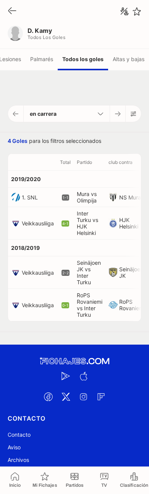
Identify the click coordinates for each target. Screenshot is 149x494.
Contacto (19, 434)
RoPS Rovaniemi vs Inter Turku (89, 305)
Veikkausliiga (38, 223)
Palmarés (41, 59)
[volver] (12, 11)
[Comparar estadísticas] (124, 11)
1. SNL (30, 197)
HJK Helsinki (128, 223)
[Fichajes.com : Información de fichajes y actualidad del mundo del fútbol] (74, 361)
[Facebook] (48, 396)
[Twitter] (65, 396)
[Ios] (83, 376)
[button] (16, 113)
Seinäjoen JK (131, 272)
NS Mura (130, 197)
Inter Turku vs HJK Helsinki (87, 223)
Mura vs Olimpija (87, 197)
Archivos (18, 460)
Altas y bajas (128, 59)
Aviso (14, 447)
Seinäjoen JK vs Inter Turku (89, 272)
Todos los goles (83, 59)
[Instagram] (83, 396)
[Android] (65, 376)
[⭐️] (136, 11)
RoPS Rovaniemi (132, 304)
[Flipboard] (101, 396)
